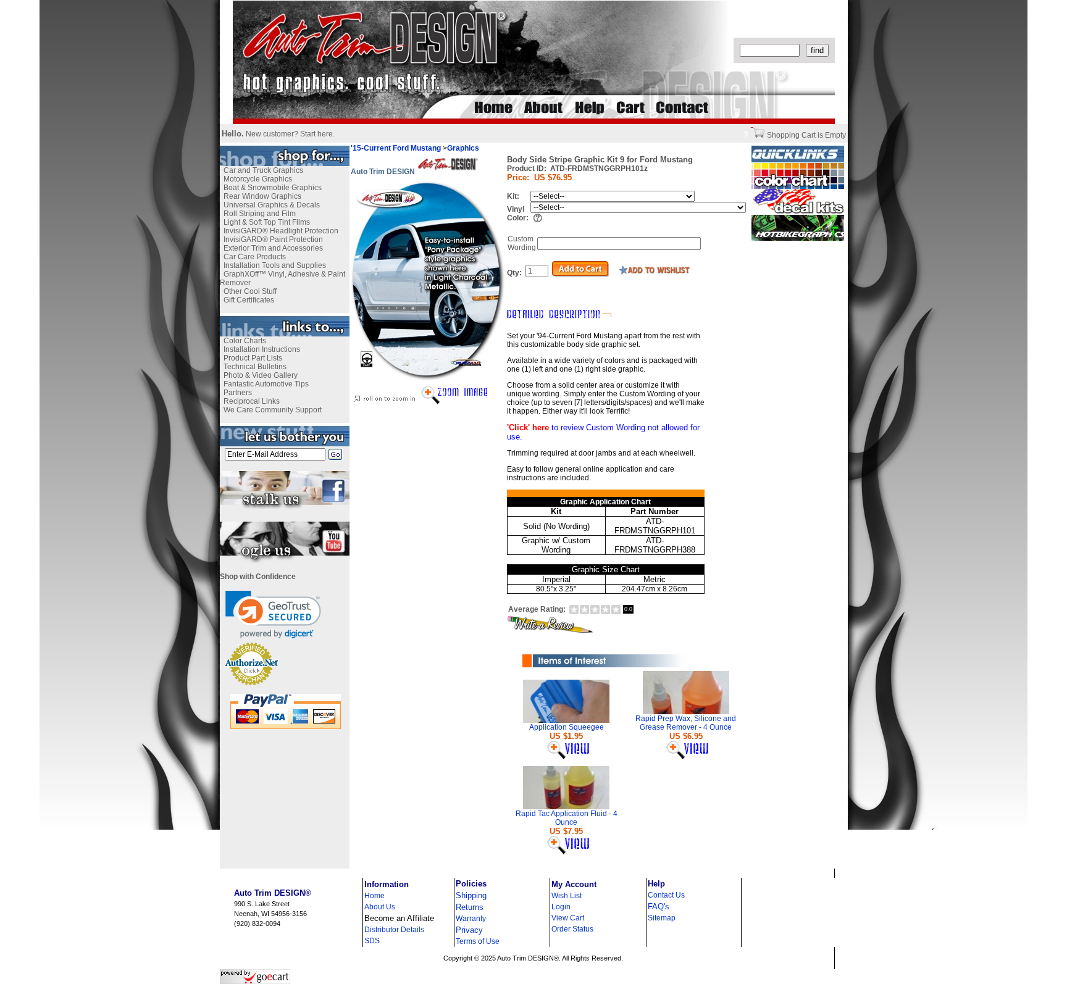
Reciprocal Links (252, 401)
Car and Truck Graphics (263, 170)
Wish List (566, 895)
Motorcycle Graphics (258, 179)
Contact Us (666, 895)
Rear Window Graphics (262, 196)
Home (374, 895)
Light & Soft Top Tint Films (267, 222)
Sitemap (662, 918)
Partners (238, 392)
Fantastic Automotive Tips (266, 384)
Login (561, 907)
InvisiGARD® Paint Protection (273, 239)
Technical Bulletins (255, 366)
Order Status (572, 929)
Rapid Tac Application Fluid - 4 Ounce (566, 818)
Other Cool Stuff (250, 291)
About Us (379, 907)
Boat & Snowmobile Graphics (273, 187)
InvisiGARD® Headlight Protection (281, 231)
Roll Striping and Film (260, 213)
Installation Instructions (262, 349)
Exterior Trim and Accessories (273, 248)
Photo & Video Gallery (261, 375)
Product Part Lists (253, 358)
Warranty (471, 918)
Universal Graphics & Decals (272, 205)
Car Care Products (255, 256)
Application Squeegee (566, 727)
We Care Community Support (273, 410)
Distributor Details (394, 929)
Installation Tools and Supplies (275, 265)
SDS (372, 940)
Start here (316, 134)
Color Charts (245, 340)
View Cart (567, 918)
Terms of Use (478, 941)
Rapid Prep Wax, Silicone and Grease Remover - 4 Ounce (685, 723)
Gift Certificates (249, 300)
